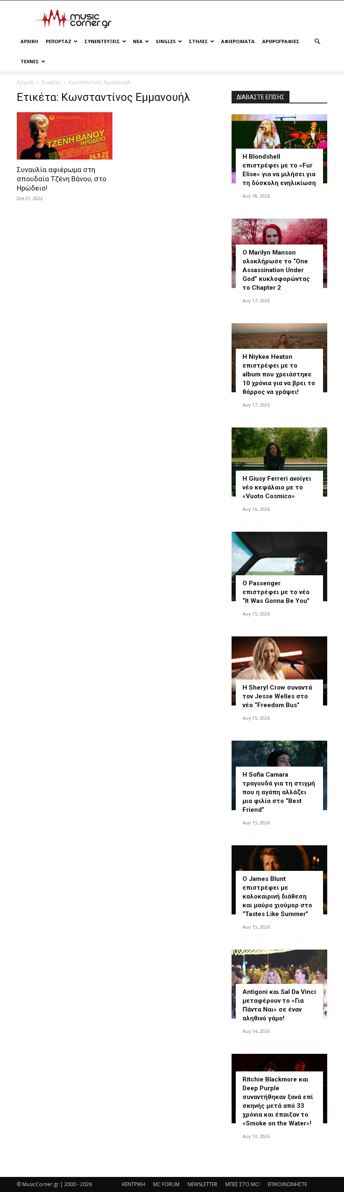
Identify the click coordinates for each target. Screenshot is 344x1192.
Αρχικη (29, 41)
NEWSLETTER (202, 1184)
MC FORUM (166, 1184)
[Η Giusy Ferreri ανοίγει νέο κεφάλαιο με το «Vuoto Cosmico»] (279, 462)
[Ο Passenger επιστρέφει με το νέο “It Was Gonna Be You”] (279, 566)
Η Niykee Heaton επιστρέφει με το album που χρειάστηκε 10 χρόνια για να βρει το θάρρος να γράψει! (278, 374)
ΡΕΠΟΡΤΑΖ (58, 41)
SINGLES (166, 41)
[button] (317, 42)
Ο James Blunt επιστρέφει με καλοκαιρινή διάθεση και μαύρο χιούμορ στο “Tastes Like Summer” (277, 896)
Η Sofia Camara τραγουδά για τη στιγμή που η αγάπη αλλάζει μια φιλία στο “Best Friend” (278, 792)
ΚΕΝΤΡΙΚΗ (133, 1184)
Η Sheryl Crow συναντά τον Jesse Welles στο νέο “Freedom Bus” (277, 696)
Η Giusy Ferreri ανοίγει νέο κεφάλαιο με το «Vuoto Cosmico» (276, 487)
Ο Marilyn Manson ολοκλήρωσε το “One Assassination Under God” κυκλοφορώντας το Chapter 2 (276, 270)
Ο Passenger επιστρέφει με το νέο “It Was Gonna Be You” (276, 592)
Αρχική (25, 82)
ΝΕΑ (138, 41)
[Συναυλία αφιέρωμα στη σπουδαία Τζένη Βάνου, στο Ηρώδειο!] (64, 136)
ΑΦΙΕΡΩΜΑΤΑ (238, 41)
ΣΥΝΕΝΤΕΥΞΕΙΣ (102, 41)
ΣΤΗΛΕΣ (198, 41)
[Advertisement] (228, 18)
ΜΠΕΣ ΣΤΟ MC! (242, 1184)
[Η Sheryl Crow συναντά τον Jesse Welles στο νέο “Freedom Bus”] (279, 670)
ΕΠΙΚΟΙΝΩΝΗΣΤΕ (287, 1184)
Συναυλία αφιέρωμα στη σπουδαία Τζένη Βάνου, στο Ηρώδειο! (62, 178)
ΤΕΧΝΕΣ (30, 61)
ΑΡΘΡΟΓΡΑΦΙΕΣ (281, 41)
